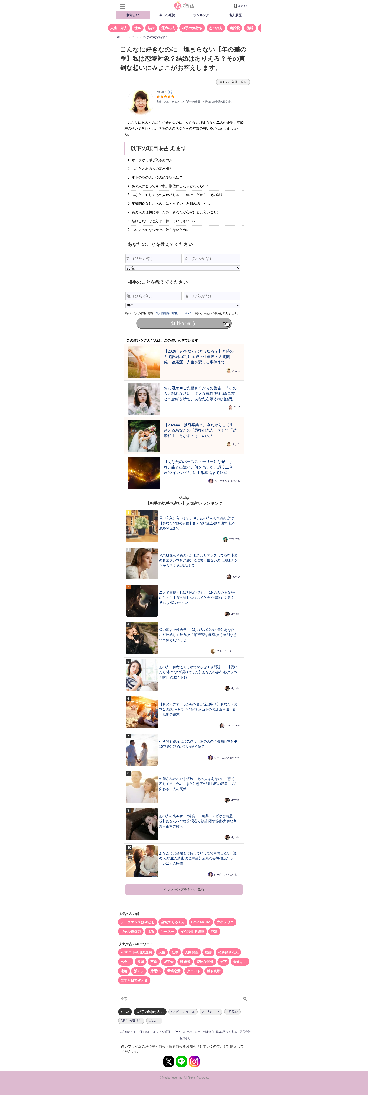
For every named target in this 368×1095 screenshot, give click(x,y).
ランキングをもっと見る (185, 889)
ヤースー (167, 931)
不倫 (153, 961)
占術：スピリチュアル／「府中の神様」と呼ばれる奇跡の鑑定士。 (195, 101)
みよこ (236, 370)
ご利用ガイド (127, 1031)
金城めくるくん (173, 922)
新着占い (132, 15)
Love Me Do (233, 725)
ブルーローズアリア (228, 651)
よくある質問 (161, 1031)
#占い (125, 1012)
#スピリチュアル (183, 1012)
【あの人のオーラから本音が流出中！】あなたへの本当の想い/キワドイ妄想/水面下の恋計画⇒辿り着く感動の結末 (198, 709)
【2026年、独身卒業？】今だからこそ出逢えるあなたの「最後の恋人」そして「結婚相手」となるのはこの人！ (200, 430)
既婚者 (185, 961)
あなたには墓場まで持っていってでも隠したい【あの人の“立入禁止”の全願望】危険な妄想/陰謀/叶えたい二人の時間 (198, 858)
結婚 (151, 28)
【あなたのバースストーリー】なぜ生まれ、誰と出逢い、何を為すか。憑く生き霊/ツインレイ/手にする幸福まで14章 (198, 467)
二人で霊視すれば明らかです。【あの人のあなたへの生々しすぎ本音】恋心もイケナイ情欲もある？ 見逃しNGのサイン (198, 598)
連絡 (124, 971)
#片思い (232, 1012)
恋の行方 (216, 28)
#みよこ (154, 1020)
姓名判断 (214, 971)
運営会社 (245, 1031)
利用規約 (144, 1031)
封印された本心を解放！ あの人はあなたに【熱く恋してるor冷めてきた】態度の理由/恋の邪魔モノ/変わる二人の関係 (197, 784)
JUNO (236, 576)
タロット (194, 971)
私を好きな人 (228, 952)
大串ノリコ (225, 922)
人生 (161, 952)
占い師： (167, 92)
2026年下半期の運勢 (136, 952)
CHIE (237, 407)
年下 (223, 961)
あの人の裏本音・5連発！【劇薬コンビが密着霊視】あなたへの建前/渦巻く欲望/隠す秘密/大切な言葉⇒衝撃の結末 (198, 821)
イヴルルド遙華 (192, 931)
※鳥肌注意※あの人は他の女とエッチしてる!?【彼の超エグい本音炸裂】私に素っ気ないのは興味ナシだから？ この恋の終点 (198, 560)
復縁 (250, 28)
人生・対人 (118, 28)
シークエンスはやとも (227, 481)
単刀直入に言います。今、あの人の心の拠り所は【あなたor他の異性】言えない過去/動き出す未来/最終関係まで (197, 523)
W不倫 (169, 961)
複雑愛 (235, 28)
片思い (155, 971)
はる (150, 931)
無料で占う (184, 323)
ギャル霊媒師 (131, 931)
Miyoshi (235, 613)
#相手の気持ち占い (150, 1012)
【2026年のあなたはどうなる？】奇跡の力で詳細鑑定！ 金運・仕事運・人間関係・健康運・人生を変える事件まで (199, 357)
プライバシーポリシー (186, 1031)
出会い (126, 961)
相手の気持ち (192, 28)
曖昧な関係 (205, 961)
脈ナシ (139, 971)
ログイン (243, 5)
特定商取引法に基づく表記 (220, 1031)
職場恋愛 (174, 971)
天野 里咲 (234, 539)
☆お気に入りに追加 (233, 81)
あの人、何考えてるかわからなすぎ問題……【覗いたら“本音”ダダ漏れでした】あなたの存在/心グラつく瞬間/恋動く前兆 (198, 672)
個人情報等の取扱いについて (174, 313)
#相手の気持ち (131, 1020)
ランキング (201, 15)
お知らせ (185, 1038)
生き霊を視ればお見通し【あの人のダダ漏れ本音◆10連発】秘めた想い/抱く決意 (198, 744)
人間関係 (191, 952)
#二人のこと (211, 1012)
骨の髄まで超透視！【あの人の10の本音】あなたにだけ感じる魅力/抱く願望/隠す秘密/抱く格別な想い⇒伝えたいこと (198, 635)
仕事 (137, 28)
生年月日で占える (134, 980)
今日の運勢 (167, 15)
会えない (240, 961)
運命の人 (168, 28)
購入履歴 (235, 15)
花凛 (214, 931)
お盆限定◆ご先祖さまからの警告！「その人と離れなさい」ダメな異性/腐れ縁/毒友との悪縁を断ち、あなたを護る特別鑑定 (200, 393)
